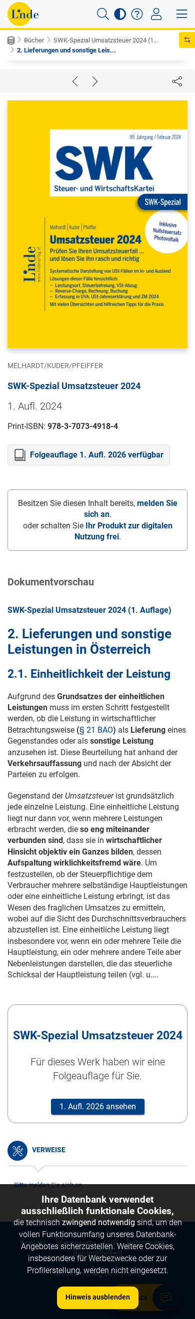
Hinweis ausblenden (98, 1297)
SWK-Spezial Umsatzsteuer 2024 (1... (106, 40)
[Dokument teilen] (177, 81)
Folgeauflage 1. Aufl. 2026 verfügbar (97, 454)
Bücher (34, 40)
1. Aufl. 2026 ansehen (98, 1106)
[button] (103, 14)
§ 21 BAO (96, 730)
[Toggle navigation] (156, 13)
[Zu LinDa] (23, 14)
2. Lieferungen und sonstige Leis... (66, 50)
